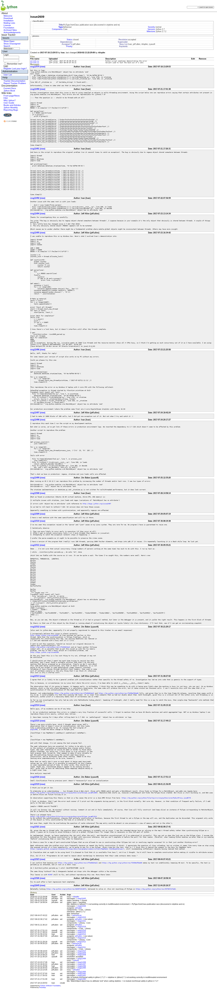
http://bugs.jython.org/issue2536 (44, 652)
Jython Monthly (11, 107)
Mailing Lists (9, 23)
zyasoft (76, 960)
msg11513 (82, 938)
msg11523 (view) (37, 859)
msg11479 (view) (37, 67)
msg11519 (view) (37, 784)
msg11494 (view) (37, 213)
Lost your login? (19, 68)
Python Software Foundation (50, 985)
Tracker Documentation (14, 81)
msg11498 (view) (37, 420)
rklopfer (76, 897)
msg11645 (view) (37, 885)
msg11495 (82, 968)
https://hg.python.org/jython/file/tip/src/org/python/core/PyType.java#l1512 (63, 816)
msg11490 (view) (37, 89)
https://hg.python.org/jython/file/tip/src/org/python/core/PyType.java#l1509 (63, 793)
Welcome (8, 16)
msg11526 (82, 906)
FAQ (6, 98)
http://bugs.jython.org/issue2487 (97, 503)
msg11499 (82, 958)
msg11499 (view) (37, 478)
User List (8, 74)
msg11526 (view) (37, 878)
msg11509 (82, 953)
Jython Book (9, 90)
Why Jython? (10, 100)
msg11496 (33, 729)
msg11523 (82, 917)
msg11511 (82, 947)
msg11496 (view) (37, 349)
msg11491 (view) (37, 149)
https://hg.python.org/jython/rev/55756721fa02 (156, 889)
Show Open (9, 41)
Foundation (9, 27)
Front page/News (12, 95)
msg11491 (82, 975)
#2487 (50, 874)
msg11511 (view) (37, 545)
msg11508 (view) (37, 493)
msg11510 (82, 951)
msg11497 (82, 964)
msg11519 (82, 926)
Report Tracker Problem (15, 83)
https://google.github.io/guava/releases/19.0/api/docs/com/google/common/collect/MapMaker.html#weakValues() (77, 849)
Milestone (151, 31)
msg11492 (82, 973)
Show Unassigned (12, 43)
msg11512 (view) (37, 627)
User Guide (9, 103)
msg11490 (82, 979)
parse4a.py (34, 62)
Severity (151, 27)
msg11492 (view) (37, 198)
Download (8, 18)
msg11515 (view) (37, 721)
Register (7, 68)
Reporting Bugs (11, 110)
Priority (69, 46)
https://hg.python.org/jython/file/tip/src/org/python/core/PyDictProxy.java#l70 (156, 798)
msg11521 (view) (37, 827)
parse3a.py (34, 61)
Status (69, 39)
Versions (151, 29)
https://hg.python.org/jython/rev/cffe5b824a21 (50, 647)
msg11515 (82, 932)
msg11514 (82, 934)
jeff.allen (78, 908)
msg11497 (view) (37, 412)
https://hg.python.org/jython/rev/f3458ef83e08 (118, 693)
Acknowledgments (12, 32)
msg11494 (82, 972)
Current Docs (10, 88)
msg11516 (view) (37, 777)
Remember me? (14, 64)
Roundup (42, 987)
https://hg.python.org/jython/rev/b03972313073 (66, 889)
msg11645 (82, 898)
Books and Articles (12, 105)
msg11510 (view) (37, 521)
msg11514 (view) (37, 705)
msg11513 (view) (37, 676)
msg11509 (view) (37, 514)
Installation (9, 20)
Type (60, 27)
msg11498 (82, 962)
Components (57, 29)
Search (7, 46)
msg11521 (82, 921)
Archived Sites (10, 30)
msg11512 (82, 942)
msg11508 (82, 955)
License (7, 25)
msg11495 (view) (37, 233)
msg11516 (82, 930)
